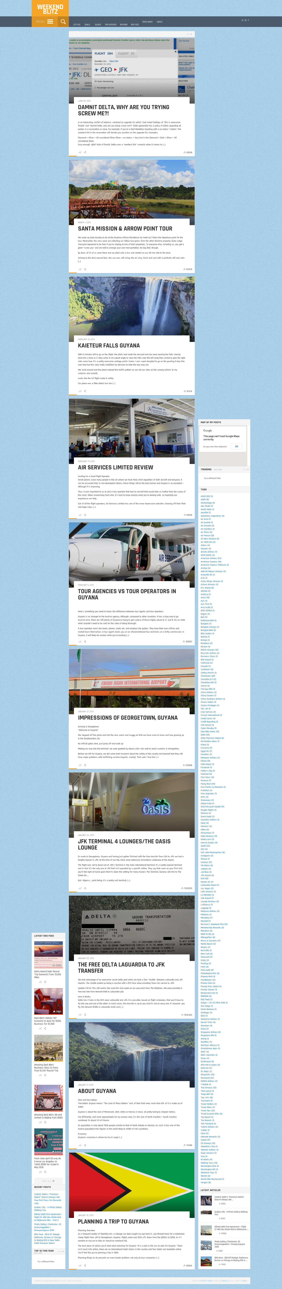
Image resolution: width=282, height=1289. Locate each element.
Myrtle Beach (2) (208, 943)
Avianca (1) (206, 594)
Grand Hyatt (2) (208, 816)
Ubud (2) (205, 1133)
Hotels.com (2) (207, 839)
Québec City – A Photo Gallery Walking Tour (48, 1209)
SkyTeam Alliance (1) (210, 1045)
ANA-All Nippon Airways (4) (213, 571)
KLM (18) (204, 878)
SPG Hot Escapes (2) (210, 1064)
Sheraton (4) (206, 1025)
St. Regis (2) (206, 1071)
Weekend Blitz (50, 9)
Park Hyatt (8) (207, 970)
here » (245, 1281)
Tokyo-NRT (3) (207, 1094)
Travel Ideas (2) (208, 1107)
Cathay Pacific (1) (209, 672)
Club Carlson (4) (208, 712)
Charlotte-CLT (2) (208, 679)
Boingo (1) (205, 640)
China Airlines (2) (209, 692)
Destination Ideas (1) (210, 741)
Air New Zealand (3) (210, 538)
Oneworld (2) (206, 957)
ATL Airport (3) (207, 587)
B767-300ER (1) (207, 610)
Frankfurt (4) (206, 790)
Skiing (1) (205, 1038)
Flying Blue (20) (208, 783)
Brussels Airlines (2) (210, 653)
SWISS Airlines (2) (209, 1081)
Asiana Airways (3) (209, 584)
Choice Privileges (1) (210, 705)
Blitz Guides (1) (207, 633)
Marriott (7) (206, 921)
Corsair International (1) (211, 715)
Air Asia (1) (206, 519)
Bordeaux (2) (206, 643)
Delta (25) (205, 734)
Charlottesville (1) (208, 682)
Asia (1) (204, 578)
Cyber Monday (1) (208, 728)
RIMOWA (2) (206, 996)
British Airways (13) (209, 649)
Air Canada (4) (207, 525)
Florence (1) (206, 780)
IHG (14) (204, 849)
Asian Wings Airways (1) (212, 581)
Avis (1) (204, 600)
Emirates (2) (206, 754)
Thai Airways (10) (208, 1087)
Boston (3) (205, 646)
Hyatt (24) (205, 845)
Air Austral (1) (207, 522)
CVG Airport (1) (207, 725)
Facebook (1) (206, 767)
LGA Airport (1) (207, 898)
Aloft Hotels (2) (208, 555)
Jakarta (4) (206, 868)
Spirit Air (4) (206, 1068)
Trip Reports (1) (207, 1120)
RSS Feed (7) (206, 999)
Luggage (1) (206, 908)
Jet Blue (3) (206, 872)
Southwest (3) (207, 1061)
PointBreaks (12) (208, 979)
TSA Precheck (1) (208, 1123)
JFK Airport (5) (207, 875)
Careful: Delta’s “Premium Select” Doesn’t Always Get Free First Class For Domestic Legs (47, 1199)
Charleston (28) (208, 676)
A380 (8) (205, 499)
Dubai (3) (205, 744)
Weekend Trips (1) (209, 1172)
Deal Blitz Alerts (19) (210, 731)
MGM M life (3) (207, 934)
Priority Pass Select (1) (211, 986)
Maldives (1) (206, 914)
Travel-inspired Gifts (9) (211, 1113)
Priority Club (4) (208, 983)
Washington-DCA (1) (210, 1166)
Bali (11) (204, 617)
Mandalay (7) (206, 917)
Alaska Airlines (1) (209, 551)
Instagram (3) (207, 855)
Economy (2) (206, 747)
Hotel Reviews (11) (209, 836)
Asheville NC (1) (208, 574)
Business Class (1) (209, 656)
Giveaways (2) (207, 800)
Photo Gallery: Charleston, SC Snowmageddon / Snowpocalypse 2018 (47, 1227)
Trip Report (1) (207, 1117)
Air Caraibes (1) (208, 529)
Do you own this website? (215, 447)
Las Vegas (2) (207, 888)
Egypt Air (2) (206, 751)
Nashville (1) (206, 950)
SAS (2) (204, 1015)
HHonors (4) (206, 826)
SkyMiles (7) (206, 1042)
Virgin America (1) (209, 1153)
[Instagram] (245, 20)
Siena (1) (205, 1028)
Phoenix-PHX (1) (208, 976)
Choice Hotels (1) (208, 702)
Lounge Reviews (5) (210, 901)
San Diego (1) (207, 1006)
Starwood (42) (207, 1077)
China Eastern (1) (208, 695)
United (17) (205, 1140)
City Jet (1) (206, 708)
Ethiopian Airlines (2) (210, 757)
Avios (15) (205, 597)
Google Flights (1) (208, 810)
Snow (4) (205, 1058)
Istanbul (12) (206, 862)
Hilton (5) (205, 829)
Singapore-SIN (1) (208, 1035)
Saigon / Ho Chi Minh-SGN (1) (214, 1002)
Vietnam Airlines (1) (209, 1149)
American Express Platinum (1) (215, 564)
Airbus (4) (205, 545)
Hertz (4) (205, 823)
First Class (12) (207, 777)
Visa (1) (204, 1156)
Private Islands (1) (209, 989)
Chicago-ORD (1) (208, 689)
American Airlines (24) (211, 558)
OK (236, 446)
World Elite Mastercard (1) (212, 1179)
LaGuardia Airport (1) (210, 885)
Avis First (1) (206, 604)
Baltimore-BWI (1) (208, 620)
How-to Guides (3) (209, 842)
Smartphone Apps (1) (210, 1048)
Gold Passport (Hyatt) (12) (212, 806)
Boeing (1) (205, 636)
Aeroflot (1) (206, 512)
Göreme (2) (206, 813)
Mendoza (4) (206, 930)
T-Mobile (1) (206, 1084)
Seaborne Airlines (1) (210, 1019)
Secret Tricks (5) (208, 1022)
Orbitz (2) (205, 960)
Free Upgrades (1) (209, 793)
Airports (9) (206, 548)
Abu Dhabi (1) (207, 506)
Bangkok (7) (206, 623)
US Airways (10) (208, 1143)
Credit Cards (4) (208, 718)
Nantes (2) (205, 947)
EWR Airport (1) (207, 764)
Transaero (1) (206, 1100)
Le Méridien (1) (207, 894)
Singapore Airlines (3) (211, 1032)
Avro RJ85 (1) (207, 607)
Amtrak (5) (205, 568)
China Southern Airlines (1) (213, 698)
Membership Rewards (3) (212, 927)
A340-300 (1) (207, 496)
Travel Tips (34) (208, 1110)
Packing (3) (206, 963)
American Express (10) (211, 561)
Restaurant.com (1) (209, 993)
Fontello (225, 1281)
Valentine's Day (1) (209, 1146)
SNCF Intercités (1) (209, 1055)
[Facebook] (248, 20)
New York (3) (206, 953)
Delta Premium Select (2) (212, 738)
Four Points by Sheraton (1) (213, 787)
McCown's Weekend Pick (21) (214, 924)
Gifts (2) (204, 796)
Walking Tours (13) (209, 1162)
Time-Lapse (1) (207, 1091)
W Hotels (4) (206, 1159)
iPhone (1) (205, 859)
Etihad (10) (205, 761)
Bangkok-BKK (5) (208, 630)
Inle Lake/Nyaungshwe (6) (213, 852)
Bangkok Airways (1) (210, 627)
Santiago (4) (206, 1012)
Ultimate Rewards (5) (210, 1136)
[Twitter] (242, 20)
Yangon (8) (206, 1182)
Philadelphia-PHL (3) (210, 973)
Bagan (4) (205, 613)
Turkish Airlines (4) (209, 1126)
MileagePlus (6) (208, 937)
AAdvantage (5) (208, 502)
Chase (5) (205, 685)
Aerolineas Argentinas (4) (212, 515)
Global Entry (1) (207, 803)
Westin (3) (205, 1175)
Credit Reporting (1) (209, 721)
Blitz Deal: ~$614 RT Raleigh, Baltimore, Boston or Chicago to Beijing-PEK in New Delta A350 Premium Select (47, 1239)
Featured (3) (206, 774)
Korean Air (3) (207, 881)
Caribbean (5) (207, 669)
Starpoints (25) (207, 1074)
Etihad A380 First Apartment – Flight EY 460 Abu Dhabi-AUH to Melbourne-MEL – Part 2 (48, 1217)
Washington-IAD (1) (209, 1169)
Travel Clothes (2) (209, 1104)
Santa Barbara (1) (209, 1009)
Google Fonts (206, 1281)
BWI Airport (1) (207, 659)
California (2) (207, 662)
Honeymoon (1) (207, 832)
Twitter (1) (205, 1130)
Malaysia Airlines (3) (210, 911)
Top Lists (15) (207, 1097)
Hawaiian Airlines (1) (210, 819)
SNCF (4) (205, 1051)
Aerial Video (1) (207, 509)
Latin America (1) (208, 891)
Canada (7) (206, 666)
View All (46, 1181)
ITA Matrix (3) (207, 865)
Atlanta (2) (205, 591)
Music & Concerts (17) (210, 940)
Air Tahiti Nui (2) (208, 542)
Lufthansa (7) (207, 904)
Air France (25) (207, 535)
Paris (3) (205, 966)
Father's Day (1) (208, 770)
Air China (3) (206, 532)
